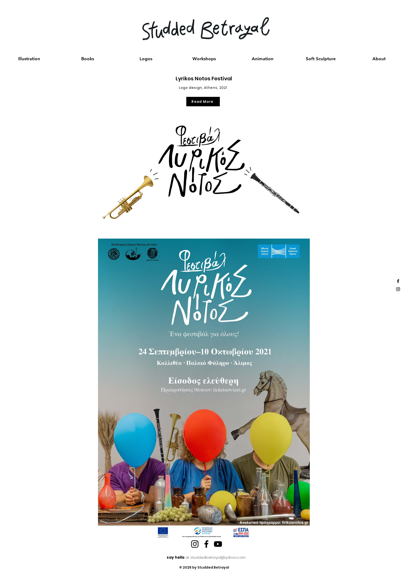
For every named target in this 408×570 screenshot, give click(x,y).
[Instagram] (195, 544)
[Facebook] (206, 544)
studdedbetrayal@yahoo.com (218, 557)
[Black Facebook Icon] (398, 281)
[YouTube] (218, 544)
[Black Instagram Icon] (398, 289)
